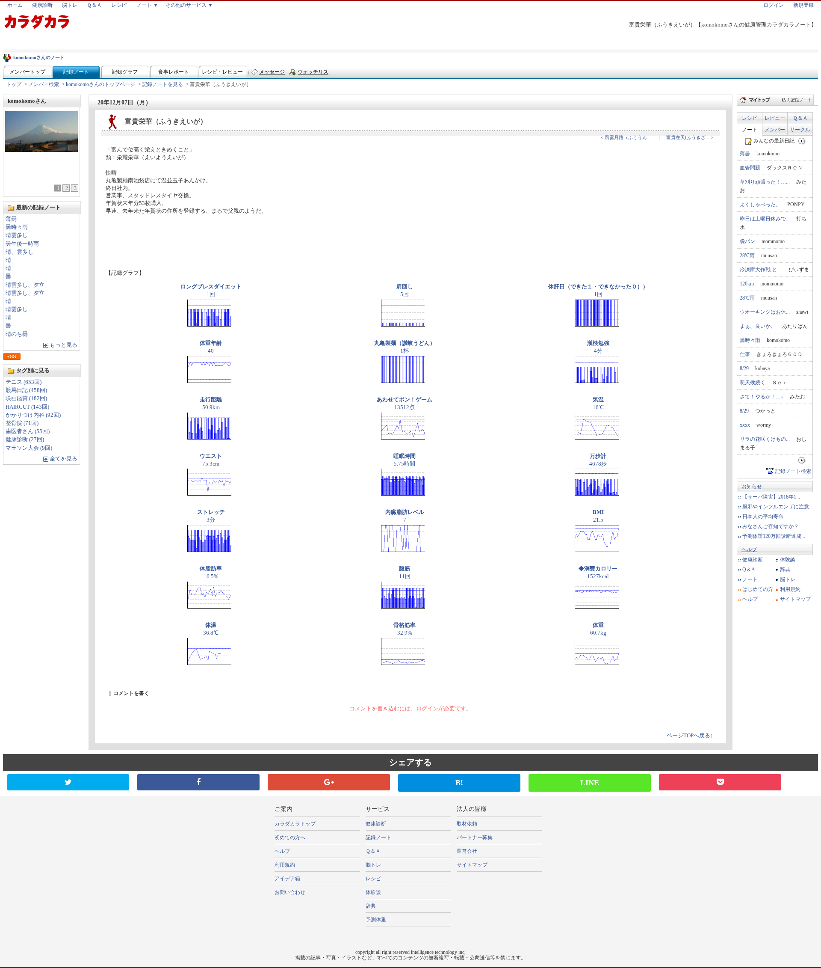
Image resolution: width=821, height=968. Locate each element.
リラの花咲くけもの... (765, 439)
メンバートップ (27, 72)
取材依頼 (467, 824)
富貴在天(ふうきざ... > (689, 137)
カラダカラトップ (295, 824)
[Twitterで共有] (68, 782)
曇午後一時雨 (22, 244)
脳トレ (69, 5)
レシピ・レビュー (222, 72)
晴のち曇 (17, 334)
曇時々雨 (17, 227)
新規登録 (803, 5)
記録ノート (76, 72)
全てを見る (63, 459)
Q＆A (748, 570)
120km (747, 284)
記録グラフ (125, 72)
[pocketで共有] (720, 782)
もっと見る (63, 345)
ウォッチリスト (313, 74)
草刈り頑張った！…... (765, 182)
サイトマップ (795, 599)
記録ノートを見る (162, 84)
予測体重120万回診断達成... (773, 536)
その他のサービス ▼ (189, 5)
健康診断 (42, 5)
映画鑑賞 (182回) (26, 398)
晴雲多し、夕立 (25, 285)
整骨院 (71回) (22, 423)
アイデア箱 (287, 879)
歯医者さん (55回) (28, 431)
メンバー (775, 130)
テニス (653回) (23, 382)
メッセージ (272, 72)
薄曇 (11, 219)
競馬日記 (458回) (26, 390)
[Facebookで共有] (198, 782)
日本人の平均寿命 (762, 517)
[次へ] (802, 141)
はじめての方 (757, 589)
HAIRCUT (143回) (27, 407)
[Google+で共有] (329, 782)
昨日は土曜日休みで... (765, 219)
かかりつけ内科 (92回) (33, 415)
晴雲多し (17, 235)
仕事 (745, 354)
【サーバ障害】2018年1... (771, 497)
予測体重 (376, 920)
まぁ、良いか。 (758, 326)
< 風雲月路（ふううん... (626, 137)
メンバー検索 (43, 84)
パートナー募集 (475, 837)
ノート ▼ (147, 5)
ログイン (773, 5)
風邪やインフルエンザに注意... (777, 507)
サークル (800, 130)
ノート (749, 130)
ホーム (15, 5)
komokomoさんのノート (39, 57)
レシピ (119, 5)
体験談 (787, 560)
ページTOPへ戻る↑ (690, 736)
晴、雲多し (19, 252)
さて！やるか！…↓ (761, 397)
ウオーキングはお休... (765, 312)
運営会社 (467, 851)
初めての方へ (290, 837)
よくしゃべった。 (760, 205)
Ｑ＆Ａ (94, 5)
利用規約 (790, 589)
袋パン (747, 241)
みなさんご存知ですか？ (770, 526)
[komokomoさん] (41, 149)
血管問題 (750, 168)
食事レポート (173, 72)
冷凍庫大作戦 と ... (761, 270)
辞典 (785, 570)
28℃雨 (747, 255)
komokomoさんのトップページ (100, 84)
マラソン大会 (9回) (29, 448)
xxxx (745, 425)
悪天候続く (752, 383)
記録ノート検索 (793, 471)
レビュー (775, 118)
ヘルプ (749, 549)
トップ (13, 84)
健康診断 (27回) (25, 439)
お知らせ (751, 487)
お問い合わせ (290, 892)
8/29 (744, 368)
